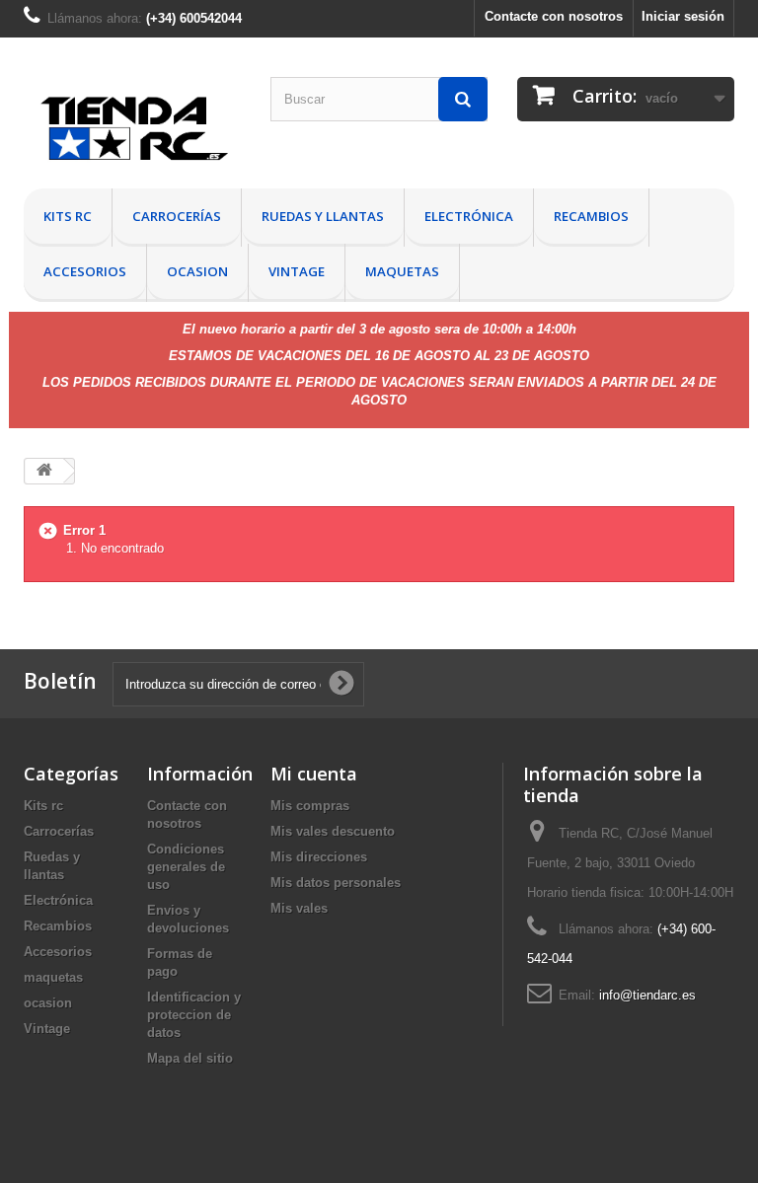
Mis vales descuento (332, 831)
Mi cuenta (313, 773)
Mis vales (299, 908)
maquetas (402, 271)
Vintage (296, 271)
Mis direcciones (318, 857)
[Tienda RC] (132, 132)
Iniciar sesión (683, 16)
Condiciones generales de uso (186, 867)
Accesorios (84, 271)
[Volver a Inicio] (44, 471)
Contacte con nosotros (554, 16)
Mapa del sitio (190, 1058)
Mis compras (309, 805)
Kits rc (67, 216)
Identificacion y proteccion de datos (194, 1015)
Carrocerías (176, 216)
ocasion (197, 271)
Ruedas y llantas (323, 216)
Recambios (591, 216)
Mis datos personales (335, 882)
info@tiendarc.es (647, 995)
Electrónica (468, 216)
